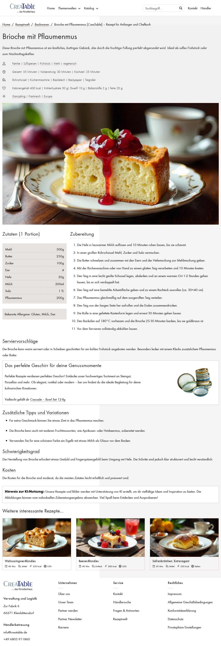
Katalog (89, 8)
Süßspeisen (30, 63)
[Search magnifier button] (180, 8)
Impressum (174, 593)
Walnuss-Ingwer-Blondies (20, 561)
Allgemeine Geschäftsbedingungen (190, 602)
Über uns (64, 593)
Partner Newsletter (70, 619)
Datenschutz (175, 619)
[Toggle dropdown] (79, 8)
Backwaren (42, 24)
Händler (206, 8)
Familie (16, 63)
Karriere (63, 627)
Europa (48, 96)
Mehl (57, 63)
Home (51, 8)
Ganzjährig (18, 96)
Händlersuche (122, 602)
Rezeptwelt (22, 24)
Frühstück (45, 63)
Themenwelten (67, 8)
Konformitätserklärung (182, 610)
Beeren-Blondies (89, 561)
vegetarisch (69, 63)
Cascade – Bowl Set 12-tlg (47, 399)
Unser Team (65, 602)
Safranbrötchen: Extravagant (170, 561)
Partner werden (68, 610)
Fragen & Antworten (126, 610)
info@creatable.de (15, 632)
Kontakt (192, 8)
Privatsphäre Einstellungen (184, 627)
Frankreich (35, 96)
